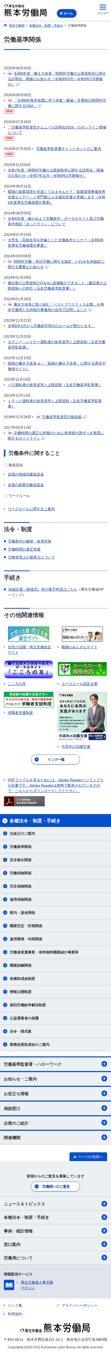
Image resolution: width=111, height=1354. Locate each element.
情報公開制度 (20, 992)
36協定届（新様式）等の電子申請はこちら (42, 589)
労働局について (18, 1258)
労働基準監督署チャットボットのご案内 (68, 149)
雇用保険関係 (20, 899)
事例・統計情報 (18, 1231)
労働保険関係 (20, 873)
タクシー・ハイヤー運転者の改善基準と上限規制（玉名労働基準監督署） (56, 344)
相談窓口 (12, 1108)
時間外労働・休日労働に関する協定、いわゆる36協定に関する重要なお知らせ (56, 264)
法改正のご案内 (22, 833)
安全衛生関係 (20, 860)
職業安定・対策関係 (26, 926)
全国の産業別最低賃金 (26, 485)
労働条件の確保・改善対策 (29, 541)
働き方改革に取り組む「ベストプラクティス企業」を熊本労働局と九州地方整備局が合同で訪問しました (56, 307)
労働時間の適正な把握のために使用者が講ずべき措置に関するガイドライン (56, 435)
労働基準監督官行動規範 (62, 417)
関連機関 (12, 1137)
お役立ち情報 (16, 1094)
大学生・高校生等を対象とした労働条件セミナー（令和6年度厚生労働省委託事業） (56, 242)
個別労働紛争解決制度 (28, 1005)
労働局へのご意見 (56, 1186)
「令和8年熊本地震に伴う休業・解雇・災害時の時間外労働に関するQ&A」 (57, 103)
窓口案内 (12, 1244)
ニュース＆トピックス (24, 1204)
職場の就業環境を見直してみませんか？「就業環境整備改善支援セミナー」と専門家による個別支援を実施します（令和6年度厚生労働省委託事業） (56, 197)
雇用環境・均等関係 (26, 939)
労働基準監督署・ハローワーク (33, 1064)
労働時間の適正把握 (24, 549)
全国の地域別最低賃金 (26, 474)
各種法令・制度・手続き (26, 1217)
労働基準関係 (20, 847)
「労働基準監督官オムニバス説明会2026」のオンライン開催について (57, 130)
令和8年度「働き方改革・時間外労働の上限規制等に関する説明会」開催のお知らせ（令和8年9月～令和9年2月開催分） (57, 78)
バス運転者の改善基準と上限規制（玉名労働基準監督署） (55, 385)
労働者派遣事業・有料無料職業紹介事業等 (44, 952)
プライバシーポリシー (79, 1305)
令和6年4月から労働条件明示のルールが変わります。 (51, 326)
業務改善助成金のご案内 (30, 1044)
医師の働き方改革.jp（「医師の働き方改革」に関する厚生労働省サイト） (57, 366)
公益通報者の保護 (24, 1018)
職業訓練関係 (20, 965)
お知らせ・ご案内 (20, 1079)
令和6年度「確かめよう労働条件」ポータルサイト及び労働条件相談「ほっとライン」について (56, 221)
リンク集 (15, 1305)
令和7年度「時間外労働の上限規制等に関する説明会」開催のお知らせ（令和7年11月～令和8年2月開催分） (56, 173)
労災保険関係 (20, 886)
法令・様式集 (20, 1031)
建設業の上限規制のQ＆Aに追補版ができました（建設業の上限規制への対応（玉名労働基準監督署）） (57, 285)
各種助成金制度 (22, 978)
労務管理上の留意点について (31, 557)
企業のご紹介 (16, 1123)
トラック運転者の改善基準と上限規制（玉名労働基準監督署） (55, 403)
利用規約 (15, 1314)
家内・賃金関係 (22, 913)
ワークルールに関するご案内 (31, 509)
